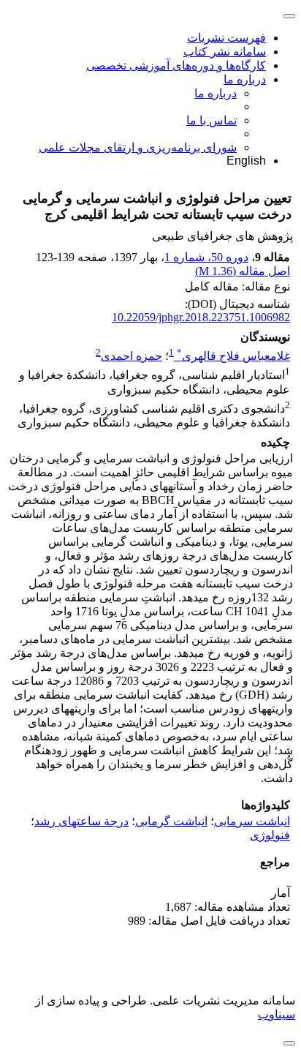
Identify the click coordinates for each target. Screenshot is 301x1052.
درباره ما (245, 79)
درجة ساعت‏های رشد (81, 821)
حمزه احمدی (131, 356)
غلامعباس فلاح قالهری (233, 356)
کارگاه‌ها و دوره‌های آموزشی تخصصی (176, 65)
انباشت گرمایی (171, 821)
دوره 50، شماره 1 (206, 257)
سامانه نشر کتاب (224, 51)
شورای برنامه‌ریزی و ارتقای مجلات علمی (138, 147)
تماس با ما (211, 120)
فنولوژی (270, 835)
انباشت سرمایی (252, 821)
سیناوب (276, 1014)
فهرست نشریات (226, 37)
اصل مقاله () (242, 271)
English (246, 160)
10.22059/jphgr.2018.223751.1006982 (201, 317)
